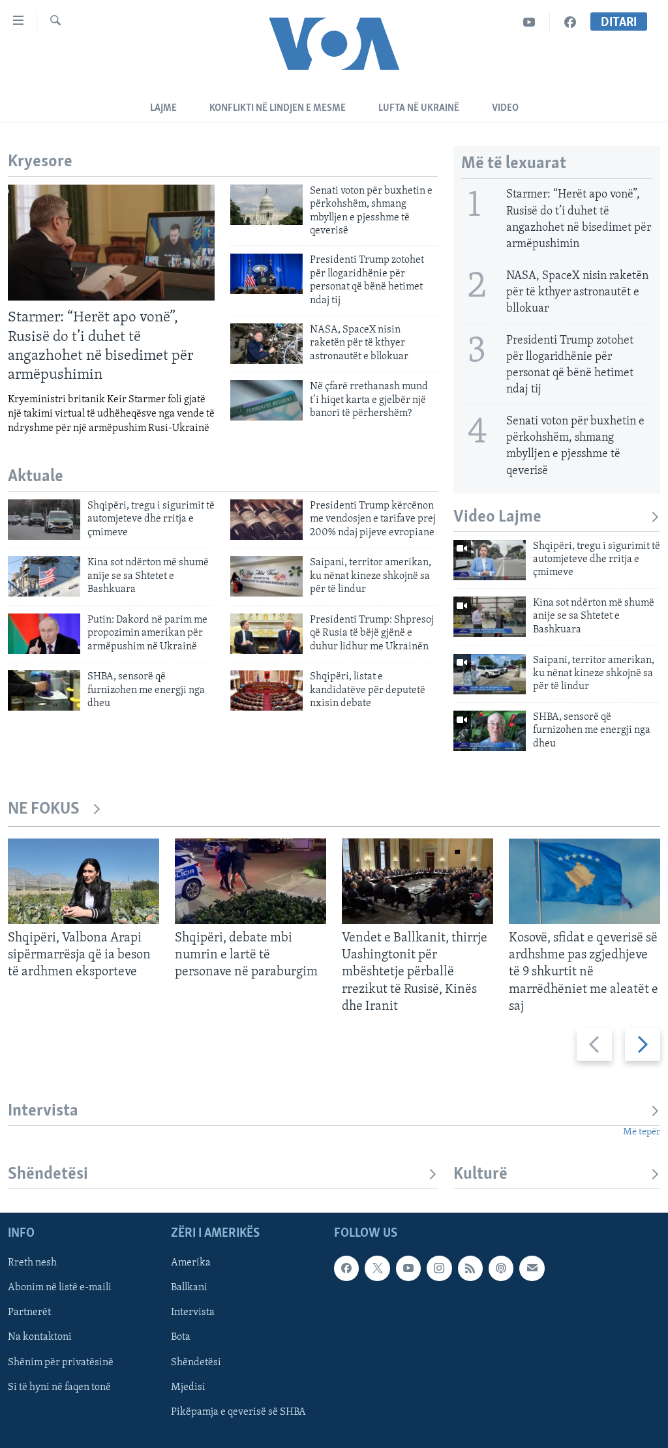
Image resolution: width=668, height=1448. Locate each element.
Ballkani (189, 1288)
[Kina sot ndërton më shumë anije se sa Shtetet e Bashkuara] (44, 576)
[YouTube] (529, 22)
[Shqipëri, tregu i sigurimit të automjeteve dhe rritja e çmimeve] (44, 519)
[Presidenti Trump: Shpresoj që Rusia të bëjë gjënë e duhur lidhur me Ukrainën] (266, 633)
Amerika (191, 1263)
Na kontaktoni (40, 1338)
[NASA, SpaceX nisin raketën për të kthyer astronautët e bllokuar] (266, 343)
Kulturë (480, 1174)
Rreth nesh (32, 1263)
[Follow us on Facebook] (346, 1268)
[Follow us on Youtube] (408, 1268)
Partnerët (29, 1313)
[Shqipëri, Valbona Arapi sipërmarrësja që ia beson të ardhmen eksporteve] (83, 881)
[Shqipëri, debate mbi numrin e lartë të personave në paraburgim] (250, 881)
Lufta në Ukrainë (418, 108)
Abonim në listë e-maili (60, 1288)
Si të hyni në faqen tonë (59, 1387)
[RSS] (470, 1268)
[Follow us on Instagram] (439, 1268)
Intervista (43, 1111)
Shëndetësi (48, 1174)
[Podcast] (501, 1268)
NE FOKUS (44, 809)
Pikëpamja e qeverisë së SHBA (238, 1412)
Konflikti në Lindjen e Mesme (277, 108)
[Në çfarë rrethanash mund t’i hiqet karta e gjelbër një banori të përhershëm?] (266, 400)
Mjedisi (188, 1387)
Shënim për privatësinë (61, 1362)
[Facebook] (570, 22)
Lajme (163, 108)
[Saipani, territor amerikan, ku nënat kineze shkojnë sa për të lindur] (266, 576)
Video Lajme (497, 517)
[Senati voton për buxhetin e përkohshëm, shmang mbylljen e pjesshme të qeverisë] (266, 205)
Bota (180, 1338)
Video (505, 108)
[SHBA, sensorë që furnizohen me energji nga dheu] (44, 690)
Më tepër (641, 1132)
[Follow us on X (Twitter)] (377, 1268)
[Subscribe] (531, 1268)
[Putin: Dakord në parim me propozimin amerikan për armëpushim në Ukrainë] (44, 633)
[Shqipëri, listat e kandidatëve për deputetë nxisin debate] (266, 690)
